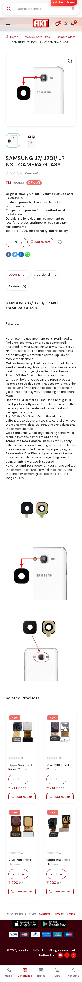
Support (44, 914)
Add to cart (42, 242)
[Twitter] (15, 256)
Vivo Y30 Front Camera (57, 767)
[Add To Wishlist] (59, 242)
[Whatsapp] (27, 256)
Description (17, 274)
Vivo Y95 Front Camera (19, 862)
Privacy (59, 914)
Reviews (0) (17, 286)
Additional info (45, 274)
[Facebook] (9, 256)
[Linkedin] (21, 256)
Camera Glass (66, 37)
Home (14, 37)
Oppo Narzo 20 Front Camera (20, 767)
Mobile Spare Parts (38, 37)
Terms (71, 914)
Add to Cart (24, 797)
